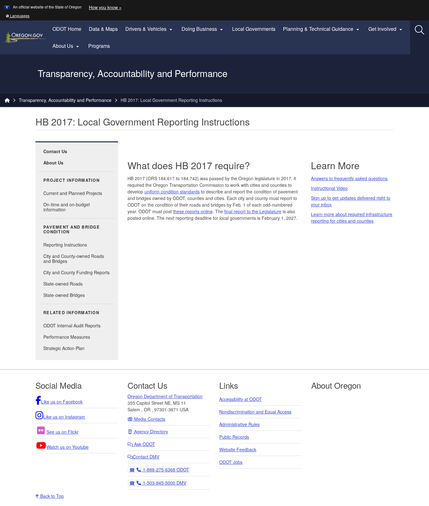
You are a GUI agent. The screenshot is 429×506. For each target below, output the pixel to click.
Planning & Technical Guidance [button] (322, 29)
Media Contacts (149, 419)
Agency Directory (150, 431)
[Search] (419, 29)
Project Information (71, 180)
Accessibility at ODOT (240, 399)
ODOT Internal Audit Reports (71, 325)
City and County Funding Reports (76, 272)
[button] (18, 15)
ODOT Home (66, 28)
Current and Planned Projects (72, 193)
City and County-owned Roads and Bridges (73, 258)
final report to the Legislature (252, 211)
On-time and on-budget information (66, 207)
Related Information (71, 312)
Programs (99, 45)
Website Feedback (237, 449)
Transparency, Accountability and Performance (65, 100)
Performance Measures (66, 337)
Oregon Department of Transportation (165, 396)
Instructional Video (329, 188)
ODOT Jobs (230, 462)
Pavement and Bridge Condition (71, 229)
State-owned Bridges (64, 295)
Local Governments (253, 28)
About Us (53, 162)
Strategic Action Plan (63, 348)
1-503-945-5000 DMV (163, 482)
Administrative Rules (239, 424)
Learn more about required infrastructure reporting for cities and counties (351, 217)
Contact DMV (146, 456)
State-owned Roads (63, 284)
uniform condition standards (172, 191)
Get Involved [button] (386, 29)
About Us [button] (66, 46)
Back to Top (51, 496)
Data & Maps (103, 28)
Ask (144, 444)
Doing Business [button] (203, 29)
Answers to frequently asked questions (349, 178)
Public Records (234, 437)
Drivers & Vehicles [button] (149, 29)
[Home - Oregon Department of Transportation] (7, 100)
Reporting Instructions (65, 245)
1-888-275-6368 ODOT (165, 469)
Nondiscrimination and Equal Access (255, 412)
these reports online (193, 211)
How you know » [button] (105, 7)
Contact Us (55, 151)
